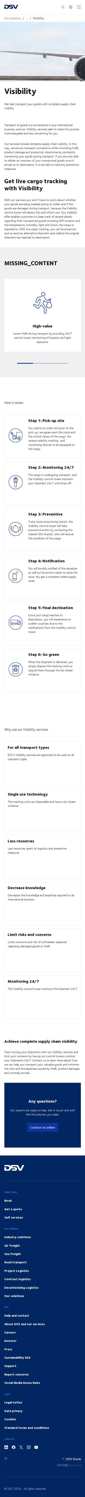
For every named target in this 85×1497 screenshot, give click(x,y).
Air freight (12, 1245)
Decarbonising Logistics (21, 1287)
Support (10, 1365)
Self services (13, 1217)
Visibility (38, 18)
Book (8, 1200)
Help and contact (16, 1315)
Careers (10, 1332)
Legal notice (13, 1402)
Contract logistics (17, 1279)
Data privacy (13, 1410)
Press (8, 1349)
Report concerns (16, 1374)
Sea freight (12, 1253)
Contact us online (42, 1127)
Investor (10, 1340)
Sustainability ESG (17, 1357)
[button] (25, 363)
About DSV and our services (24, 1324)
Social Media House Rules (22, 1382)
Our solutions (12, 18)
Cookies (10, 1419)
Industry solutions (17, 1237)
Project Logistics (16, 1270)
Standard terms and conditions (26, 1427)
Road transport (15, 1262)
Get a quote (13, 1209)
